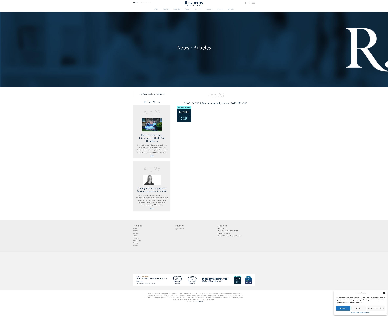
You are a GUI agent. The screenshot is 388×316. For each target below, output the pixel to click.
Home (156, 9)
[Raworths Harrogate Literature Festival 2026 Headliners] (151, 124)
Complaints (137, 240)
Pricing (220, 9)
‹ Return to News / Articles (151, 94)
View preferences (376, 308)
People (165, 9)
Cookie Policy (355, 312)
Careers (209, 9)
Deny (358, 308)
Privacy (135, 245)
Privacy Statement (365, 312)
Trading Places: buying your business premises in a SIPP (152, 190)
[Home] (194, 6)
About (187, 9)
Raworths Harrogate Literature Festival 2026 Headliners (152, 138)
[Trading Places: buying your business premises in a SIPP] (151, 180)
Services (177, 9)
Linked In (181, 229)
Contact (198, 9)
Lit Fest (231, 9)
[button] (384, 293)
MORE (152, 156)
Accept (343, 308)
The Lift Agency (199, 301)
